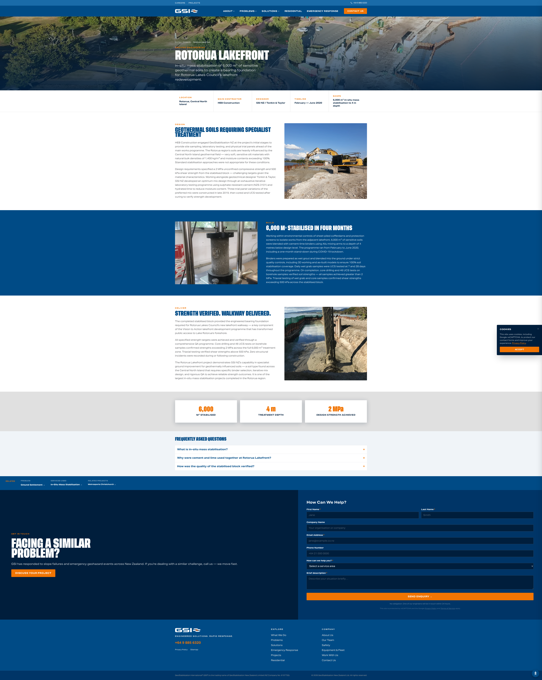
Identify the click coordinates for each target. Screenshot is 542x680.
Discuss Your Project (33, 573)
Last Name (428, 509)
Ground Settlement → (33, 485)
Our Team (328, 640)
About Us (327, 635)
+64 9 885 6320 (360, 3)
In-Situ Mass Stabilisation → (66, 484)
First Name (314, 509)
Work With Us (330, 655)
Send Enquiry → (420, 596)
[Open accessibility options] (535, 673)
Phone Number (315, 547)
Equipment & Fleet (333, 650)
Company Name (316, 522)
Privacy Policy (431, 608)
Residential (293, 11)
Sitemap (194, 650)
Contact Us (355, 11)
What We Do (278, 635)
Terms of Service (448, 608)
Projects (194, 3)
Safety (326, 645)
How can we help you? (320, 560)
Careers (180, 3)
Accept (519, 349)
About (227, 11)
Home (178, 42)
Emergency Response (322, 11)
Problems (247, 11)
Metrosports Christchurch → (102, 484)
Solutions (269, 11)
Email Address (315, 535)
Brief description (317, 573)
